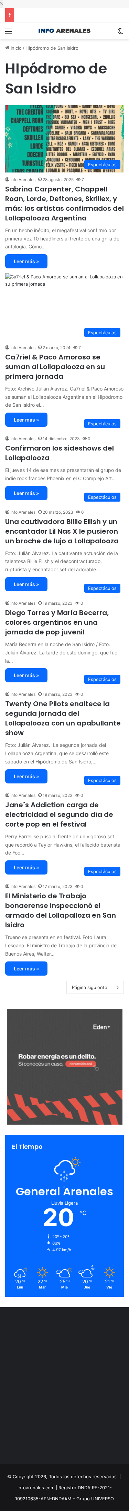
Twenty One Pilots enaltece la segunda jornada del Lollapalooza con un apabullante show (63, 718)
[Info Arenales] (64, 30)
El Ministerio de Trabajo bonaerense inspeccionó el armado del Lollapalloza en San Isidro (60, 910)
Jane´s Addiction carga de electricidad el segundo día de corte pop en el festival (59, 814)
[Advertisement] (64, 1387)
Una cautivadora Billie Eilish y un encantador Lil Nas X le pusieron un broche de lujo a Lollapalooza (62, 531)
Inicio (15, 48)
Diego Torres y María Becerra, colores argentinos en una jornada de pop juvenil (57, 622)
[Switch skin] (120, 33)
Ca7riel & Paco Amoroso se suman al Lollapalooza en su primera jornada (55, 366)
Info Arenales (22, 179)
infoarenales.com (36, 1487)
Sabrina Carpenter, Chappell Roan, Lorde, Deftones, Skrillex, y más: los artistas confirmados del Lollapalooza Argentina (64, 203)
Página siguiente (89, 987)
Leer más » (26, 261)
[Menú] (8, 33)
